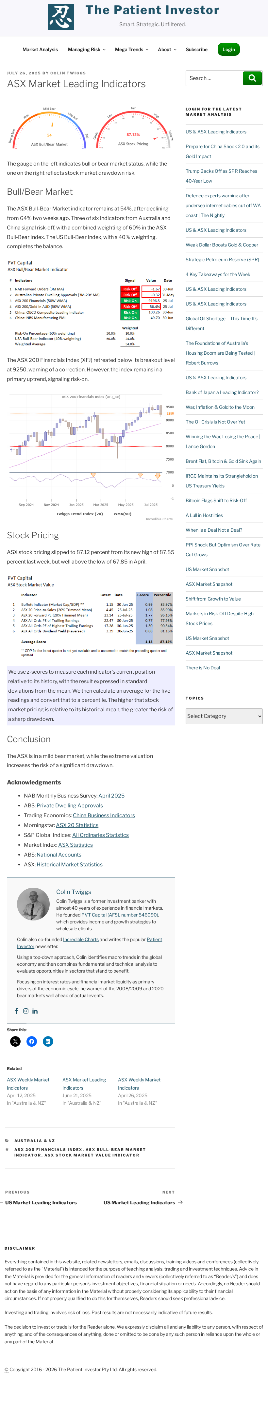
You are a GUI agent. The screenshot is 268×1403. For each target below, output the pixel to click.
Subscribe (197, 49)
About (164, 49)
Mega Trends (129, 49)
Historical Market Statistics (70, 864)
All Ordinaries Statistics (100, 835)
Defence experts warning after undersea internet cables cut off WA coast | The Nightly (223, 205)
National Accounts (59, 855)
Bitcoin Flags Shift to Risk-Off (216, 500)
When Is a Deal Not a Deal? (214, 530)
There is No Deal (203, 667)
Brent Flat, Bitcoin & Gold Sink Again (223, 461)
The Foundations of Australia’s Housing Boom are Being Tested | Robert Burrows (220, 353)
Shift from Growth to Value (213, 599)
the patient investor (152, 10)
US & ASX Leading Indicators (216, 131)
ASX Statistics (75, 845)
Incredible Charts (81, 939)
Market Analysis (40, 49)
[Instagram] (26, 1011)
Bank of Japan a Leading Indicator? (222, 392)
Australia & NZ (35, 1140)
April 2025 (111, 796)
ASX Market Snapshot (209, 584)
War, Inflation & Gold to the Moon (220, 407)
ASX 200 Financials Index (48, 1149)
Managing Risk (84, 49)
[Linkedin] (35, 1011)
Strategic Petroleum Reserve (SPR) (222, 259)
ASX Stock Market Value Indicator (92, 1155)
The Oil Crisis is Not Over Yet (215, 422)
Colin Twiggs (68, 73)
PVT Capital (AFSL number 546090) (119, 915)
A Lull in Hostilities (204, 515)
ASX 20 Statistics (77, 825)
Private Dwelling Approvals (70, 805)
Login (229, 49)
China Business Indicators (104, 815)
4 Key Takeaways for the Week (218, 274)
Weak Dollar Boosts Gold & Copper (222, 244)
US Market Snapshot (207, 569)
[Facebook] (17, 1011)
